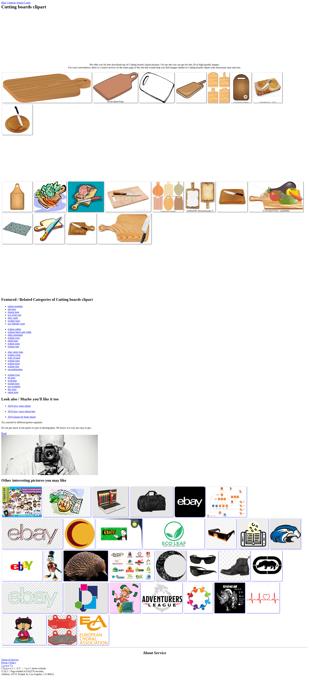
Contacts (11, 2)
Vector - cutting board (163, 207)
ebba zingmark (15, 335)
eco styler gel (14, 315)
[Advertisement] (154, 36)
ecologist (12, 380)
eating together (15, 306)
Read (4, 433)
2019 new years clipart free (21, 411)
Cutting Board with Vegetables (263, 207)
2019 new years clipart (19, 406)
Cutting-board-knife (44, 239)
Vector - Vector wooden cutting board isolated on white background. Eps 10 (240, 93)
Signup (20, 2)
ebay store (13, 318)
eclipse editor (14, 329)
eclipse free (13, 346)
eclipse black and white (19, 332)
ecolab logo (13, 383)
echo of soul (14, 357)
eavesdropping (15, 369)
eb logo (11, 377)
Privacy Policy (8, 662)
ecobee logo (14, 320)
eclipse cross (14, 355)
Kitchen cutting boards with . (216, 97)
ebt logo (12, 309)
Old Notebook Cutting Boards (199, 207)
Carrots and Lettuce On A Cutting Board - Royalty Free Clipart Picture (50, 205)
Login (27, 2)
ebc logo (12, 389)
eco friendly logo (16, 323)
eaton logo (13, 392)
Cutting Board (146, 98)
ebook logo (13, 312)
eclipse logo (14, 360)
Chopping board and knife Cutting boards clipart (121, 239)
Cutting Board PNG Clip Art (16, 98)
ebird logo (13, 340)
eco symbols (14, 386)
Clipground (16, 667)
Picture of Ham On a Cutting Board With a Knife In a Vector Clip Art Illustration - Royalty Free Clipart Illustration (85, 204)
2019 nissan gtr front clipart (22, 417)
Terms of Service (10, 659)
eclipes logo (14, 343)
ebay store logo (15, 352)
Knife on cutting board (13, 130)
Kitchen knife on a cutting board (121, 207)
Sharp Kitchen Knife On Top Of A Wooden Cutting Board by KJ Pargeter (267, 96)
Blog (3, 2)
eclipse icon (14, 337)
